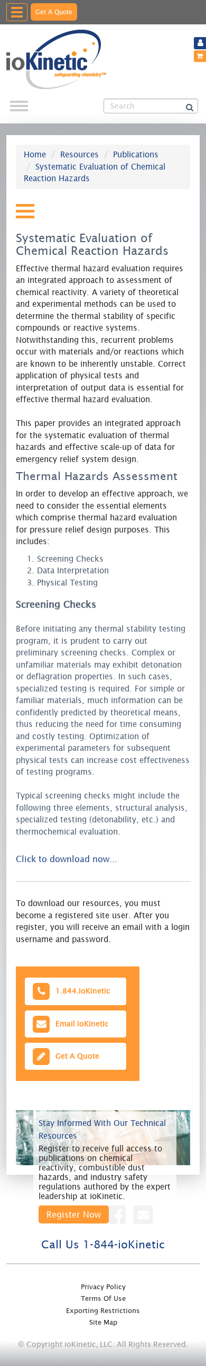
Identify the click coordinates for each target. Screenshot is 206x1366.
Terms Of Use (103, 1298)
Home (35, 154)
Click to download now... (66, 859)
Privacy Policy (103, 1287)
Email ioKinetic (79, 1023)
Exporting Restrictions (103, 1311)
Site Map (103, 1322)
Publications (135, 154)
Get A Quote (53, 12)
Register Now (73, 1214)
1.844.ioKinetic (80, 991)
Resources (79, 154)
